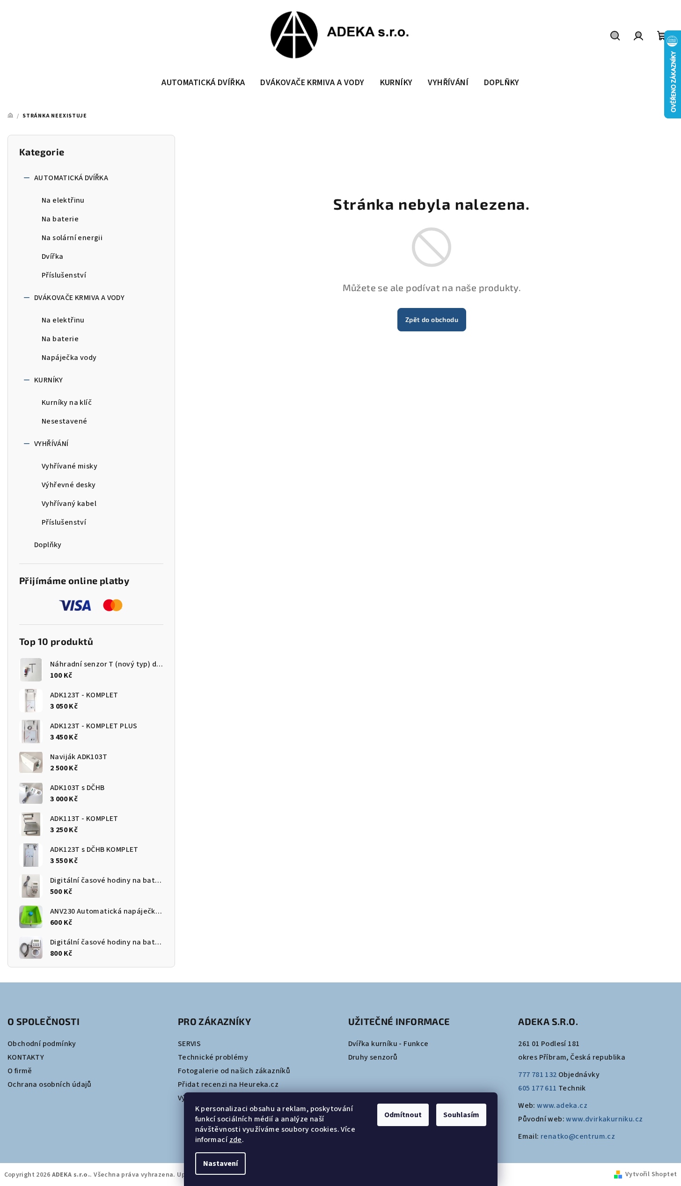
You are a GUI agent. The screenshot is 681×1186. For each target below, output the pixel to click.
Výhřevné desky (69, 485)
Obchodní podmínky (41, 1044)
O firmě (19, 1071)
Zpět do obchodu (431, 319)
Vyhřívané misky (69, 466)
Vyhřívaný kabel (69, 503)
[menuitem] (203, 83)
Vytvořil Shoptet (651, 1174)
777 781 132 (537, 1074)
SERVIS (189, 1044)
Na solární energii (72, 238)
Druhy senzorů (373, 1057)
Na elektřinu (63, 200)
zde (235, 1140)
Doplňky (48, 545)
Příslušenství (64, 275)
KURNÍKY (48, 380)
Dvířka (52, 256)
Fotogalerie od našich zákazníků (234, 1071)
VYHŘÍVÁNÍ (51, 444)
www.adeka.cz (562, 1105)
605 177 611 (537, 1088)
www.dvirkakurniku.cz (604, 1119)
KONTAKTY (25, 1057)
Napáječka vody (69, 357)
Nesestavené (64, 421)
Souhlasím (461, 1115)
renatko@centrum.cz (578, 1136)
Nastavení (220, 1163)
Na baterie (60, 219)
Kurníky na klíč (67, 402)
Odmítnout (403, 1115)
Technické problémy (213, 1057)
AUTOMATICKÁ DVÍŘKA (71, 178)
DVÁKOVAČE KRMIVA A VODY (79, 298)
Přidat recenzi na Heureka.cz (228, 1084)
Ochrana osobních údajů (49, 1084)
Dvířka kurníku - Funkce (388, 1044)
